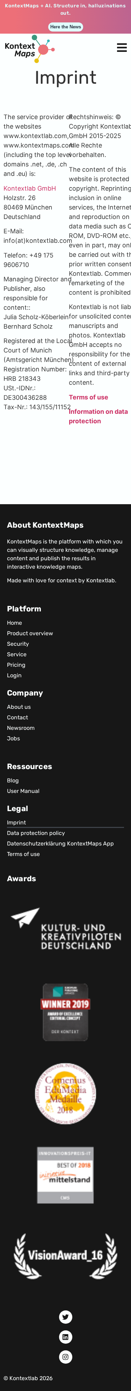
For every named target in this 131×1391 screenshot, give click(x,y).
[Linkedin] (65, 1337)
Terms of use (23, 854)
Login (14, 675)
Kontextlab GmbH (29, 188)
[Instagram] (65, 1357)
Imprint (16, 822)
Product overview (30, 633)
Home (14, 622)
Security (18, 643)
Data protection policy (36, 833)
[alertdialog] (65, 17)
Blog (13, 780)
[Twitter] (65, 1317)
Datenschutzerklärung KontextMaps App (60, 843)
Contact (17, 717)
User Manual (23, 791)
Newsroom (21, 728)
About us (19, 707)
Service (17, 654)
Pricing (16, 665)
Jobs (13, 738)
